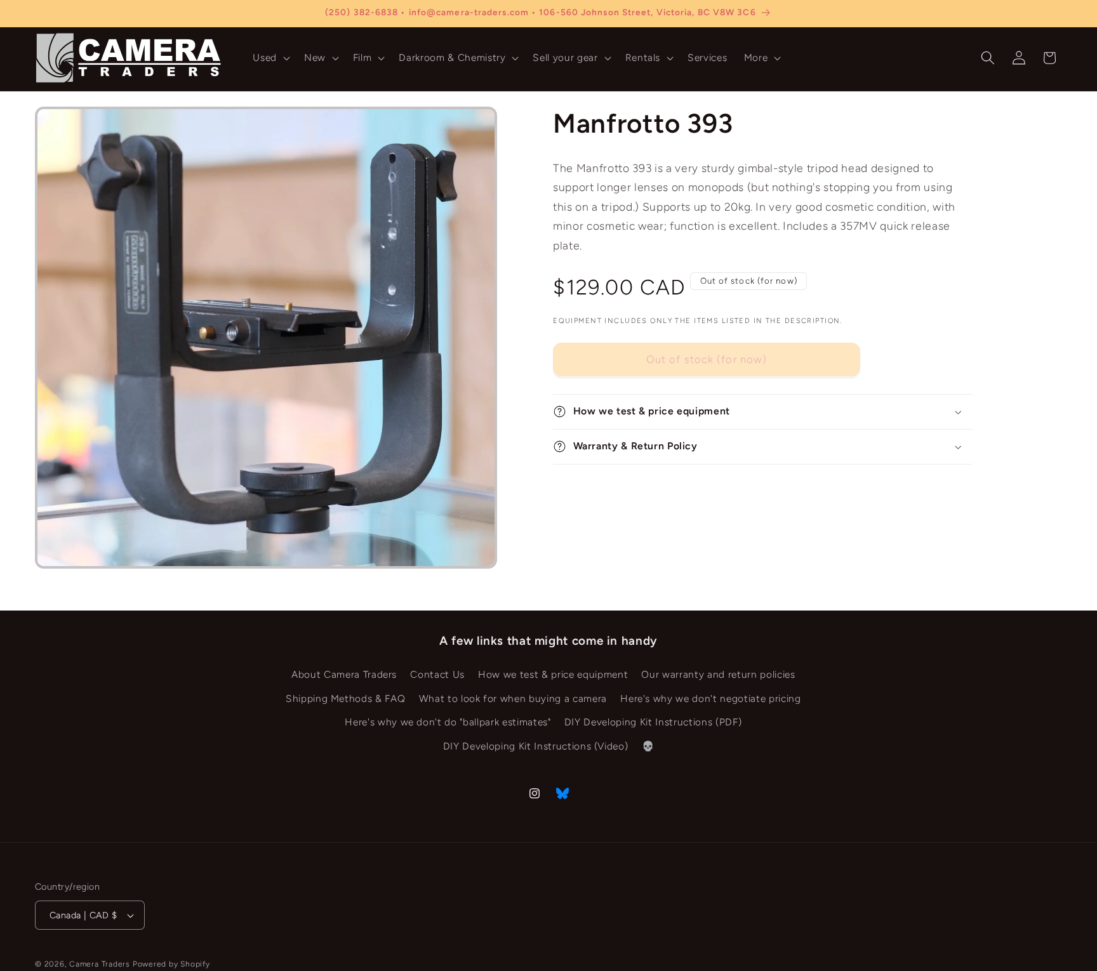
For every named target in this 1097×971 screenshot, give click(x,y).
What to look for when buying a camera (513, 698)
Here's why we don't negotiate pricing (710, 698)
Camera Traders (99, 964)
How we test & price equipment (553, 674)
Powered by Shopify (171, 964)
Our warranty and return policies (718, 674)
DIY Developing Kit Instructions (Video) (535, 746)
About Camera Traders (344, 674)
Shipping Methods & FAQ (346, 698)
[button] (270, 57)
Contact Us (437, 674)
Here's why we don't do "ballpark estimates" (447, 722)
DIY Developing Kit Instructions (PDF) (652, 722)
